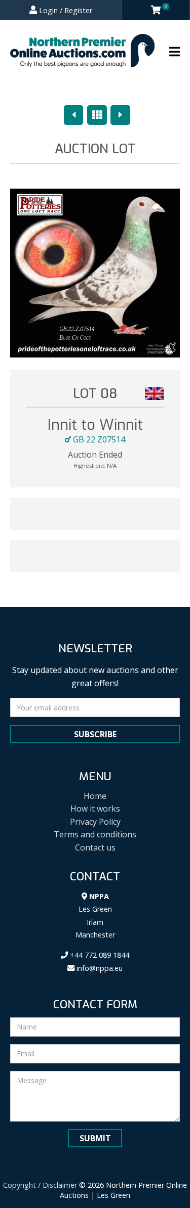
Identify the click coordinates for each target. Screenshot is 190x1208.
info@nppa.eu (98, 968)
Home (95, 795)
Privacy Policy (95, 821)
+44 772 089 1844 (98, 955)
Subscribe (95, 734)
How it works (95, 808)
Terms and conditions (95, 834)
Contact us (95, 847)
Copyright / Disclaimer (40, 1185)
